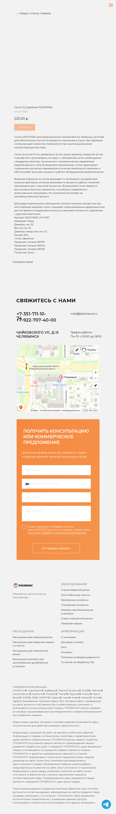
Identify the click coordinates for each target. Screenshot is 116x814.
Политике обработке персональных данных (57, 532)
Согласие (42, 526)
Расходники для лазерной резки (32, 637)
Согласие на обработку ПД (77, 662)
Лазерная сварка (71, 623)
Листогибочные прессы (75, 595)
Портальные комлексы (75, 604)
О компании (68, 637)
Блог (64, 647)
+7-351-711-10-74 (31, 316)
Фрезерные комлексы (74, 600)
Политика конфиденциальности (80, 657)
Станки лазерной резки (75, 589)
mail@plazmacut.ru (84, 313)
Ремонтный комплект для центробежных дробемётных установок (30, 663)
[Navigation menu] (111, 5)
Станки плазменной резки (77, 618)
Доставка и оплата (72, 642)
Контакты (66, 652)
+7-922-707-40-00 (36, 320)
